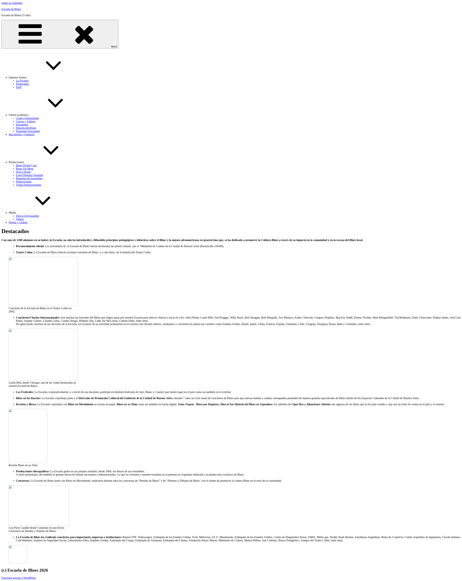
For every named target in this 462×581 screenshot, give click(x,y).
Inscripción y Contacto (21, 134)
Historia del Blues (26, 127)
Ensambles (22, 124)
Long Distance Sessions (29, 175)
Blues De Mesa (24, 168)
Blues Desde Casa (26, 165)
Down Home (23, 171)
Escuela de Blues (11, 9)
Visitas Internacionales (28, 184)
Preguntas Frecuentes (28, 131)
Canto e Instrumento (27, 118)
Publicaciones (24, 181)
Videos (20, 219)
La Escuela (22, 80)
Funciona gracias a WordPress (18, 577)
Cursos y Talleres (26, 121)
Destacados (22, 83)
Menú (114, 46)
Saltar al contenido (12, 3)
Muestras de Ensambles (29, 178)
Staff (18, 87)
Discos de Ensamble (27, 215)
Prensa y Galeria (18, 222)
